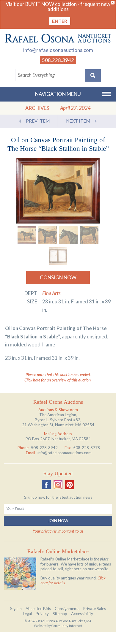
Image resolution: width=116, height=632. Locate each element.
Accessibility (82, 613)
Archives (37, 108)
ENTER (59, 21)
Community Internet (66, 626)
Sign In (16, 608)
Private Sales (94, 608)
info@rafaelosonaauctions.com (58, 50)
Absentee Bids (38, 608)
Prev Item (38, 120)
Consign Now (58, 277)
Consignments (67, 608)
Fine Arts (51, 293)
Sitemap (60, 613)
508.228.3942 (58, 60)
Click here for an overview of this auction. (58, 380)
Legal (27, 613)
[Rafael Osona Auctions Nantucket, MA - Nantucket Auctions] (58, 38)
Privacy (42, 613)
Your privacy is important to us (58, 531)
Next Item (78, 120)
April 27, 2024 (75, 108)
